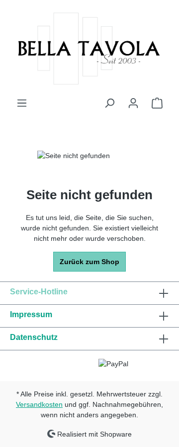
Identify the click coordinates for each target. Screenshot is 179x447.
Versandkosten (39, 404)
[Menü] (22, 103)
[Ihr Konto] (133, 103)
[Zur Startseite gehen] (89, 48)
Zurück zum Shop (89, 262)
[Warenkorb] (157, 103)
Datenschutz (34, 337)
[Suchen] (109, 103)
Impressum (31, 314)
